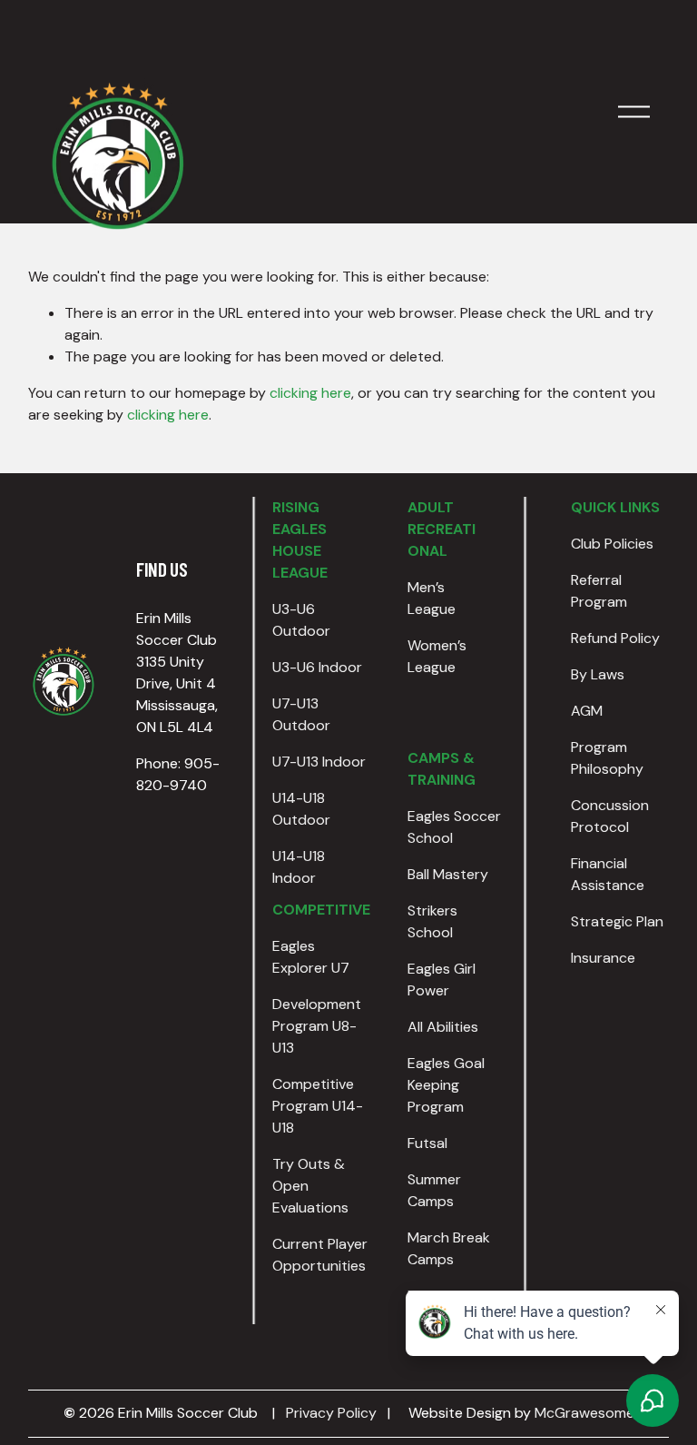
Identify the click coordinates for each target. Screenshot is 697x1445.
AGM (587, 710)
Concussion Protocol (610, 816)
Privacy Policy (331, 1412)
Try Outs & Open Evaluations (310, 1185)
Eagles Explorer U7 (310, 956)
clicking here (310, 392)
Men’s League (431, 598)
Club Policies (612, 543)
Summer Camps (434, 1190)
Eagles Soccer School (454, 827)
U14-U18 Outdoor (301, 808)
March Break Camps (448, 1248)
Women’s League (436, 656)
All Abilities (442, 1026)
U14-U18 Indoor (298, 866)
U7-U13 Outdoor (301, 714)
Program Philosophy (607, 757)
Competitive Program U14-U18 (317, 1105)
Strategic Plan (617, 921)
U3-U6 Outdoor (301, 619)
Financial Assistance (607, 874)
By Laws (597, 674)
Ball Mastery (447, 874)
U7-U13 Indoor (319, 761)
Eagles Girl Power (441, 979)
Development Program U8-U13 (316, 1026)
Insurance (603, 957)
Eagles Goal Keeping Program (446, 1085)
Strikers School (432, 921)
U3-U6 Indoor (317, 667)
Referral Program (599, 590)
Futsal (427, 1143)
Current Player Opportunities (320, 1254)
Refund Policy (615, 638)
